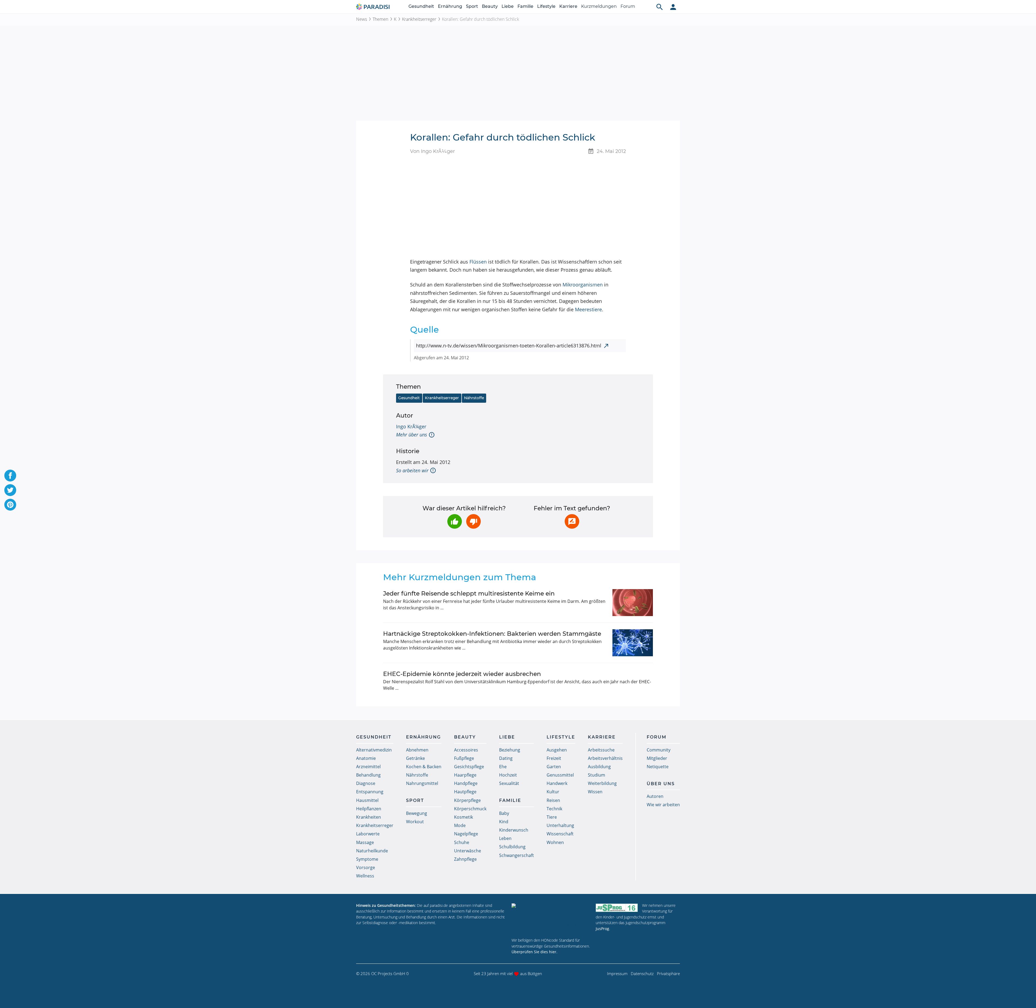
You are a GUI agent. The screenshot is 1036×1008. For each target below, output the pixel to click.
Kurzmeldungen (599, 6)
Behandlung (368, 775)
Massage (365, 842)
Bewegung (416, 813)
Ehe (503, 767)
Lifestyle (546, 6)
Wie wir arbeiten (663, 805)
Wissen (595, 792)
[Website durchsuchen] (659, 6)
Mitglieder (657, 758)
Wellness (365, 876)
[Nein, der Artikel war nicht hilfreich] (473, 521)
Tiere (552, 817)
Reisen (553, 800)
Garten (554, 767)
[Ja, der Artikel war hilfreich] (454, 521)
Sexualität (509, 783)
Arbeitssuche (601, 750)
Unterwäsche (467, 851)
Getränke (415, 758)
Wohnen (555, 842)
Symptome (367, 859)
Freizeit (554, 758)
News (361, 19)
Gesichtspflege (469, 767)
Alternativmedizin (374, 750)
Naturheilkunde (372, 851)
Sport (472, 6)
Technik (554, 809)
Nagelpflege (466, 834)
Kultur (553, 792)
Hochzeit (508, 775)
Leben (505, 838)
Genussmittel (560, 775)
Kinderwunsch (513, 830)
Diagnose (365, 783)
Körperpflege (467, 800)
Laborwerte (368, 834)
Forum (628, 6)
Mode (460, 825)
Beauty (490, 6)
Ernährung (450, 6)
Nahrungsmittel (422, 783)
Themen (380, 19)
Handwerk (557, 783)
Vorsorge (365, 867)
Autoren (655, 796)
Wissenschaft (560, 834)
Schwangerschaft (516, 855)
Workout (415, 822)
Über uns (661, 783)
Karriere (568, 6)
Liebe (508, 6)
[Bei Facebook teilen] (10, 475)
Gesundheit (421, 6)
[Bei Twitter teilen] (10, 490)
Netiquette (658, 767)
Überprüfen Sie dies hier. (534, 951)
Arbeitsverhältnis (605, 758)
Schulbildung (512, 847)
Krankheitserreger (419, 19)
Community (658, 750)
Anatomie (366, 758)
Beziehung (509, 750)
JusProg (602, 928)
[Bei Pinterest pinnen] (10, 505)
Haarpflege (465, 775)
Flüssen (478, 261)
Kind (503, 822)
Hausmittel (367, 800)
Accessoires (466, 750)
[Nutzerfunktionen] (673, 6)
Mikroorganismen (583, 284)
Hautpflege (465, 792)
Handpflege (466, 783)
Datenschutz (642, 973)
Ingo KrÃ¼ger (411, 426)
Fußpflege (464, 758)
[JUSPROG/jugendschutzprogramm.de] (617, 907)
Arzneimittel (368, 767)
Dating (506, 758)
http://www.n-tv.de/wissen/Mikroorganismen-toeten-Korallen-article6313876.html (508, 345)
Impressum (617, 973)
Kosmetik (463, 817)
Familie (525, 6)
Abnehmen (417, 750)
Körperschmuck (470, 809)
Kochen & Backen (423, 767)
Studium (596, 775)
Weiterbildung (602, 783)
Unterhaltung (560, 825)
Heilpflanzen (368, 809)
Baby (504, 813)
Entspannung (369, 792)
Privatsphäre (668, 973)
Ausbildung (599, 767)
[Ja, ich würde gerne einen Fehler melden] (572, 521)
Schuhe (461, 842)
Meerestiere (588, 309)
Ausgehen (557, 750)
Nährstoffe (474, 398)
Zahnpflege (465, 859)
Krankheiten (368, 817)
